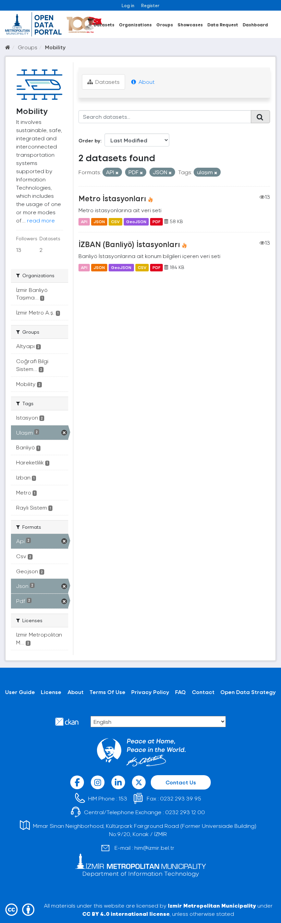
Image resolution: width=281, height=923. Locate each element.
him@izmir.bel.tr (154, 847)
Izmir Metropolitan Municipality (212, 905)
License (51, 691)
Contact (203, 691)
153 (123, 798)
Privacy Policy (150, 691)
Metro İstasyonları (112, 198)
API (84, 221)
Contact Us (181, 782)
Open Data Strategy (248, 691)
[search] (260, 116)
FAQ (180, 691)
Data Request (222, 24)
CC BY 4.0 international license (126, 913)
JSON (99, 221)
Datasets (104, 24)
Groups (164, 24)
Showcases (190, 24)
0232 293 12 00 (185, 812)
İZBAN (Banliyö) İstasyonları (129, 244)
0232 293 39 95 (180, 798)
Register (150, 5)
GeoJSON (136, 221)
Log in (128, 5)
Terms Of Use (107, 691)
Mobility (55, 47)
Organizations (135, 24)
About (146, 81)
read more (41, 220)
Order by (89, 140)
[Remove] (117, 172)
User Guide (20, 691)
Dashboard (255, 24)
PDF (156, 221)
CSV (115, 221)
